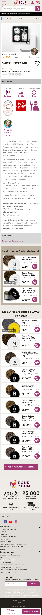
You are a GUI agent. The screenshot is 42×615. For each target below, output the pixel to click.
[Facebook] (5, 521)
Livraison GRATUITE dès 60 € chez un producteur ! (16, 13)
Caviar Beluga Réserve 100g (28, 448)
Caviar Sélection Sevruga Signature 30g (30, 354)
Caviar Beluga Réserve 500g (28, 417)
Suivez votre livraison (7, 560)
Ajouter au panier (31, 611)
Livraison (3, 532)
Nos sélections (5, 539)
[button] (34, 266)
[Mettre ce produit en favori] (37, 63)
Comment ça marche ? (8, 529)
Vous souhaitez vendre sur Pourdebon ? (14, 570)
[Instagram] (16, 521)
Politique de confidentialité (27, 597)
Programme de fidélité (8, 537)
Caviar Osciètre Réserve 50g (28, 386)
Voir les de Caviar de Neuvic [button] (21, 467)
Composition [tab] (8, 236)
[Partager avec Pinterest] (16, 74)
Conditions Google (10, 591)
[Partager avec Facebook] (13, 74)
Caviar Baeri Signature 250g (28, 274)
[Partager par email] (19, 74)
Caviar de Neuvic (9, 54)
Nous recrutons (5, 562)
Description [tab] (7, 82)
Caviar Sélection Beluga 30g (29, 259)
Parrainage (4, 534)
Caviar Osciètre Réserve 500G (28, 370)
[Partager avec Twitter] (10, 74)
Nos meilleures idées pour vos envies (13, 544)
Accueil (5, 19)
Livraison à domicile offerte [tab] (14, 241)
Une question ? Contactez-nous (11, 555)
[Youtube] (10, 521)
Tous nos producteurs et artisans (11, 546)
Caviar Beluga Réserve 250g (28, 433)
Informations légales (20, 606)
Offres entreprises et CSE (8, 572)
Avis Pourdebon (5, 542)
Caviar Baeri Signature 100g (28, 337)
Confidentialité (30, 589)
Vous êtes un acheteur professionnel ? (13, 565)
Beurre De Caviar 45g (29, 322)
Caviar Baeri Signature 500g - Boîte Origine (29, 291)
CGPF (20, 604)
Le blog (2, 549)
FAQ (1, 557)
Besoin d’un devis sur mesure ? (10, 567)
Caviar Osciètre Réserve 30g (28, 401)
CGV (19, 602)
